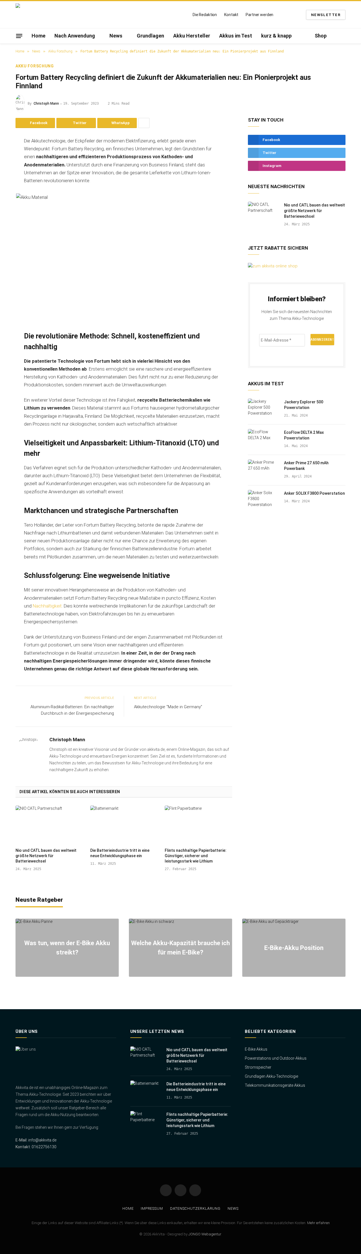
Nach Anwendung (74, 36)
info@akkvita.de (42, 1140)
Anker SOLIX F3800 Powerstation (314, 493)
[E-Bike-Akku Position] (293, 948)
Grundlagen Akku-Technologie (271, 1076)
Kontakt (231, 14)
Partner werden (259, 14)
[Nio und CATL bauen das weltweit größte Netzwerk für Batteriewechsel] (49, 824)
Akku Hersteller (191, 36)
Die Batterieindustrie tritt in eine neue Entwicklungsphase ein (119, 853)
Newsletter (325, 15)
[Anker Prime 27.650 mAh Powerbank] (263, 470)
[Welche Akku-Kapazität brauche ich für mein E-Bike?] (180, 948)
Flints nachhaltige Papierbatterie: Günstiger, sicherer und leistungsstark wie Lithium (195, 855)
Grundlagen (150, 36)
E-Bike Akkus (256, 1049)
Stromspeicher (258, 1067)
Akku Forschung (35, 66)
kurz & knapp (276, 36)
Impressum (152, 1208)
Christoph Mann (46, 103)
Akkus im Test (235, 36)
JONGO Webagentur (204, 1234)
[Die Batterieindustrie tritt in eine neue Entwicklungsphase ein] (124, 824)
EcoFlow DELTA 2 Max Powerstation (304, 435)
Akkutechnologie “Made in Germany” (168, 706)
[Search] (343, 36)
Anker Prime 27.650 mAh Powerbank (306, 466)
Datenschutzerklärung (195, 1208)
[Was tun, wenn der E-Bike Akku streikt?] (67, 948)
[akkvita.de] (50, 15)
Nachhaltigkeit (47, 606)
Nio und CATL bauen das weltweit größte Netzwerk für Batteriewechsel (46, 855)
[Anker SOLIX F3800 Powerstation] (263, 500)
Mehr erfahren (318, 1223)
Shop (321, 36)
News (115, 36)
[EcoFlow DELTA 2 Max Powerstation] (263, 439)
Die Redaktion (205, 14)
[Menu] (19, 35)
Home (38, 36)
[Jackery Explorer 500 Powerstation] (263, 409)
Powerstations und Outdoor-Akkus (276, 1058)
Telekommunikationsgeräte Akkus (275, 1085)
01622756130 (43, 1147)
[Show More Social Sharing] (143, 123)
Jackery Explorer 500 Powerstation (303, 405)
